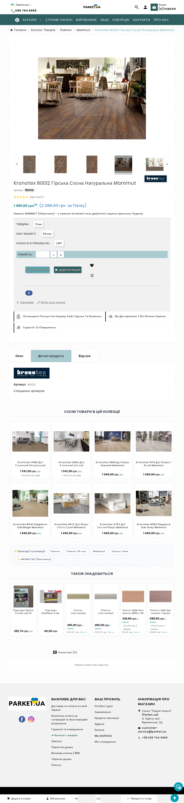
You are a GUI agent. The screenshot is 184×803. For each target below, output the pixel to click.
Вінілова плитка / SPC (65, 753)
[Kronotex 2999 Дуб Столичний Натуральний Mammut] (30, 441)
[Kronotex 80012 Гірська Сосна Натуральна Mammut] (29, 165)
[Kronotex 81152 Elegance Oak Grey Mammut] (154, 503)
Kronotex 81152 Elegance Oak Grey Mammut (154, 526)
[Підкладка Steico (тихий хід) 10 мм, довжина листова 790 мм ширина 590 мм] (23, 596)
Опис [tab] (19, 356)
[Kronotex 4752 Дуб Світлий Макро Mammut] (112, 503)
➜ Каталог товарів (64, 735)
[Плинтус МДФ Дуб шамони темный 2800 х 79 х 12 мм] (161, 596)
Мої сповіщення (105, 742)
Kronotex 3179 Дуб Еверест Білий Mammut (153, 464)
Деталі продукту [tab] (51, 356)
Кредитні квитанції (107, 718)
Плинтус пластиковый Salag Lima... (106, 613)
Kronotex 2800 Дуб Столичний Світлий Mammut (71, 465)
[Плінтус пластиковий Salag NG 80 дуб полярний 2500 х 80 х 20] (78, 596)
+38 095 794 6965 (155, 737)
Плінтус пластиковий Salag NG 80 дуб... (78, 614)
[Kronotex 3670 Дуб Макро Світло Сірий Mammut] (71, 503)
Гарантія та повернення (67, 729)
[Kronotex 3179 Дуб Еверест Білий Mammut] (154, 441)
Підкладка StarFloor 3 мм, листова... (51, 613)
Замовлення (103, 712)
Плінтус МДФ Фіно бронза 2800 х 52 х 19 (133, 613)
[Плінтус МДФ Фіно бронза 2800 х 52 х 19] (133, 596)
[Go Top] (175, 798)
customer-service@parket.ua (152, 729)
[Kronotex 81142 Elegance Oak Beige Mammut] (30, 503)
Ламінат (55, 551)
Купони (99, 730)
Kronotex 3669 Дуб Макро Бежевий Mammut (112, 464)
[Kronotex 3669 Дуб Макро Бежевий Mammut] (112, 441)
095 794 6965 (26, 10)
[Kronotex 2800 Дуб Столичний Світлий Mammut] (71, 441)
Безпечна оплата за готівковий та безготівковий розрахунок (69, 719)
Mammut (99, 551)
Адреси (99, 724)
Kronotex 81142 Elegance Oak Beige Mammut (30, 526)
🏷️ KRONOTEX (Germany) (34, 559)
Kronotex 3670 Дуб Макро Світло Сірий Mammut (71, 526)
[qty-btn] (61, 254)
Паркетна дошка (62, 747)
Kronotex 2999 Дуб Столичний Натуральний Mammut (30, 465)
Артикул (19, 190)
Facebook (29, 293)
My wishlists (103, 736)
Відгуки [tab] (85, 356)
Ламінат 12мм (120, 551)
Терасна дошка (61, 759)
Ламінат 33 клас (77, 551)
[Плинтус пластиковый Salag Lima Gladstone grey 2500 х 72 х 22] (106, 596)
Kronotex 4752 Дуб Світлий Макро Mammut (112, 526)
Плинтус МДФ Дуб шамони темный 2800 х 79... (160, 613)
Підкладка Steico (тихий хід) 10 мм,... (23, 613)
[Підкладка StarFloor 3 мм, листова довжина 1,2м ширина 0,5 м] (51, 596)
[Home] (17, 20)
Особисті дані (104, 706)
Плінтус (56, 765)
